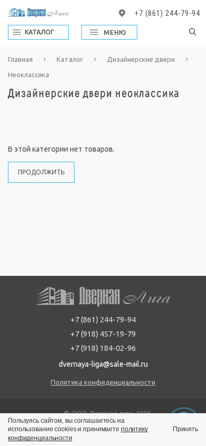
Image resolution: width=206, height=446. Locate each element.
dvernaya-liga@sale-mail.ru (103, 364)
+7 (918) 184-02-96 (103, 347)
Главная (21, 59)
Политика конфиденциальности (103, 382)
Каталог (71, 59)
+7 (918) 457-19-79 (103, 333)
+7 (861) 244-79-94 (167, 13)
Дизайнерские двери (141, 59)
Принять (185, 429)
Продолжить (41, 172)
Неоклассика (28, 74)
